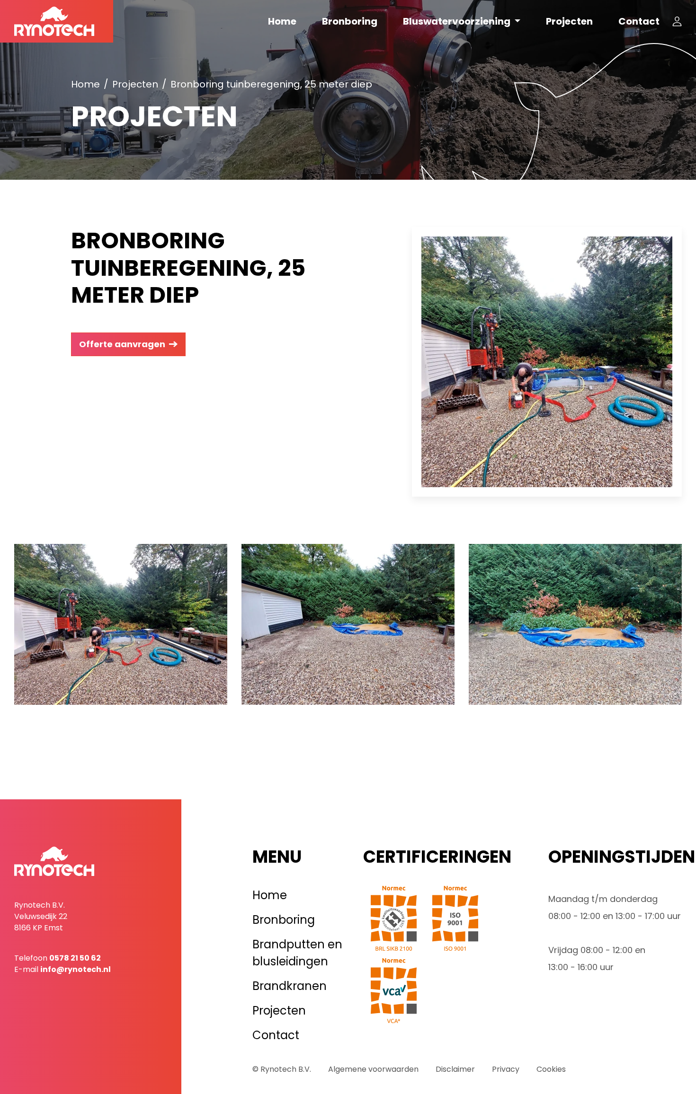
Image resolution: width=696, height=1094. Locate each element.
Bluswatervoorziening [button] (457, 21)
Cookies (551, 1069)
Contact (639, 21)
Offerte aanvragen (122, 344)
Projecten (569, 21)
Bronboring (349, 21)
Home (282, 21)
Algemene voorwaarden (373, 1069)
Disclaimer (455, 1069)
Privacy (505, 1069)
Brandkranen (289, 986)
